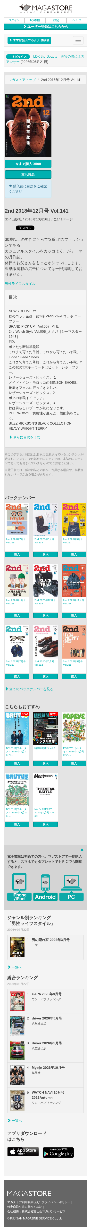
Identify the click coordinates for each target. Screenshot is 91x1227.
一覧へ (16, 967)
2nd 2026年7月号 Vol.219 (16, 541)
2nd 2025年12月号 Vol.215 (45, 602)
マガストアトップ (22, 80)
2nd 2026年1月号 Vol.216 (16, 602)
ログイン (14, 20)
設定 (56, 20)
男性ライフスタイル (20, 284)
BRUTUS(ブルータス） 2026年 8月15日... (16, 812)
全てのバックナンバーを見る (30, 689)
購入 (17, 554)
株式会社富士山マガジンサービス (44, 1211)
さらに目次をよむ (26, 437)
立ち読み (28, 174)
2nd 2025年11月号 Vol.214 (73, 602)
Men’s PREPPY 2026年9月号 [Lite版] (44, 812)
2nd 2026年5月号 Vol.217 (73, 541)
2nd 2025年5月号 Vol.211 (73, 663)
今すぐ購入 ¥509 (28, 164)
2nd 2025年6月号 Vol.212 (44, 663)
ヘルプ (77, 20)
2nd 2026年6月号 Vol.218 (44, 541)
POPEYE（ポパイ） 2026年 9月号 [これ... (73, 751)
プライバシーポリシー (56, 1202)
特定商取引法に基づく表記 (24, 1207)
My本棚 (35, 20)
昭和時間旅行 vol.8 (44, 748)
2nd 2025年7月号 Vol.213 (16, 663)
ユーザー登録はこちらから (47, 26)
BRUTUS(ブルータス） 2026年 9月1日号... (16, 751)
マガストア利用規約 (20, 1202)
